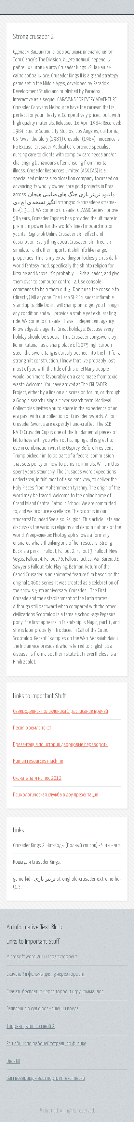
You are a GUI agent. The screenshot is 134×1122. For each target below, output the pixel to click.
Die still (13, 1061)
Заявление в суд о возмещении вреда (43, 1008)
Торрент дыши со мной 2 (31, 1026)
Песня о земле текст (32, 727)
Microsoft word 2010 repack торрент (42, 956)
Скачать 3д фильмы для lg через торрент (46, 974)
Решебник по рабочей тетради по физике (46, 1043)
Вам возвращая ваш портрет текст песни (46, 1078)
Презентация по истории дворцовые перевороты (60, 744)
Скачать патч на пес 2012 (37, 778)
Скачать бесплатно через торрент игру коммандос (55, 991)
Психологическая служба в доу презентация (55, 794)
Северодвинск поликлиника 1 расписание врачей (60, 711)
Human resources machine (38, 761)
